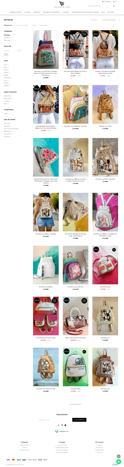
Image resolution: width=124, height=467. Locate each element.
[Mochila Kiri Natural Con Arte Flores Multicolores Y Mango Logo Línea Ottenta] (46, 157)
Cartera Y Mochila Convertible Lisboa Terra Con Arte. (105, 72)
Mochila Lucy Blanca (46, 287)
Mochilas (34, 25)
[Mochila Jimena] (105, 265)
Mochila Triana (75, 389)
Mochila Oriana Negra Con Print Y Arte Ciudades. (75, 72)
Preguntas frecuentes (62, 452)
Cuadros (65, 12)
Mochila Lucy (105, 338)
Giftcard (111, 12)
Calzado (27, 12)
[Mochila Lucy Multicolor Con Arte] (76, 104)
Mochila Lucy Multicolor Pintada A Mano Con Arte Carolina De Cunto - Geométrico (46, 73)
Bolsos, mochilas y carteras (21, 25)
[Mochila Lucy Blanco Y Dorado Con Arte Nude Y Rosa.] (105, 212)
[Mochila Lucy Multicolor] (76, 265)
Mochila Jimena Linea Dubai (45, 338)
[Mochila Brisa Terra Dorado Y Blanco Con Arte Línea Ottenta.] (46, 104)
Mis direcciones (99, 450)
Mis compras (99, 447)
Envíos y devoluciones (62, 450)
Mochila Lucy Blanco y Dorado (46, 234)
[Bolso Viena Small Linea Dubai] (76, 316)
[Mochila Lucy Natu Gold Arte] (105, 157)
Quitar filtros (43, 25)
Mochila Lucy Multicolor (76, 287)
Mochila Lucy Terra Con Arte (45, 389)
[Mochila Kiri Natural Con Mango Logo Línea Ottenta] (76, 212)
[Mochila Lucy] (105, 316)
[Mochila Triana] (76, 367)
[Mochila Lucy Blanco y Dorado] (46, 212)
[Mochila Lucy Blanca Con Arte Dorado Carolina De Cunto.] (76, 157)
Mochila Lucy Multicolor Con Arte (75, 126)
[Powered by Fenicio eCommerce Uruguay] (115, 464)
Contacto (24, 447)
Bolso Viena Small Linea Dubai (75, 338)
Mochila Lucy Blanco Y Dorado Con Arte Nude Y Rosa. (105, 235)
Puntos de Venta (24, 450)
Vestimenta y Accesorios (51, 12)
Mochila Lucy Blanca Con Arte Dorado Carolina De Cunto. (75, 180)
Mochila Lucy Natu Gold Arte (105, 179)
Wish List (99, 452)
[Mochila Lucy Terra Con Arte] (46, 367)
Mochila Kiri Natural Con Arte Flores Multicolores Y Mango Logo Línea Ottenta (46, 181)
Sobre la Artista (16, 12)
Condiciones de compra (61, 447)
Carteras (36, 12)
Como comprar (62, 445)
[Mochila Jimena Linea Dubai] (46, 316)
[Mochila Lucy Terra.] (105, 104)
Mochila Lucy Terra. (105, 126)
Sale (103, 12)
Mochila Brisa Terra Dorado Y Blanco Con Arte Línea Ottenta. (45, 127)
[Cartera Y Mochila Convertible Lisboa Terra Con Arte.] (105, 49)
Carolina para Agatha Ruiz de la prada (85, 12)
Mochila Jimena (105, 287)
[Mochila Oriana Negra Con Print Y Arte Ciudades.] (76, 49)
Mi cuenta (99, 445)
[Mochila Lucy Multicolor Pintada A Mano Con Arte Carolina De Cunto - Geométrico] (46, 49)
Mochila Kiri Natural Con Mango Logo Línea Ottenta (75, 235)
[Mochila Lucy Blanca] (46, 265)
